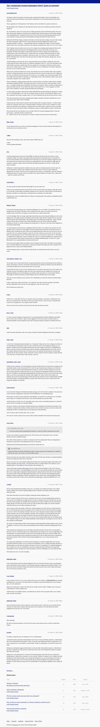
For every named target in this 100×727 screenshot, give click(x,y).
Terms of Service (29, 721)
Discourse (15, 725)
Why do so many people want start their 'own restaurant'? (23, 696)
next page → (10, 670)
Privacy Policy (38, 721)
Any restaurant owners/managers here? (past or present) (33, 5)
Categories (13, 721)
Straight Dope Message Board (8, 1)
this (13, 620)
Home (8, 721)
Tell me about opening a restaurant (16, 708)
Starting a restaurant (12, 683)
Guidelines (20, 721)
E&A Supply (25, 468)
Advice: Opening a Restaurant (15, 689)
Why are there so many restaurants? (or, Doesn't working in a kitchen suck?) (28, 702)
